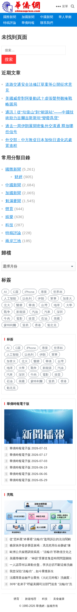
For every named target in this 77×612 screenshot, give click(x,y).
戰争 (7, 312)
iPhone (29, 292)
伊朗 (41, 298)
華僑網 (40, 605)
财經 (18, 177)
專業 (44, 292)
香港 (38, 325)
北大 (7, 305)
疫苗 (32, 318)
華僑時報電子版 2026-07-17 (28, 454)
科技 (9, 225)
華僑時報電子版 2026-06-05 (28, 474)
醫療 (19, 305)
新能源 (20, 312)
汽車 (47, 312)
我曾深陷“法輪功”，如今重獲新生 (32, 571)
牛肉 (7, 318)
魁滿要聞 (13, 201)
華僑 (32, 305)
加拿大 (67, 298)
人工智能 (10, 298)
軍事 (53, 298)
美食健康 (58, 598)
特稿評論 (9, 22)
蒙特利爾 (10, 325)
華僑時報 (28, 22)
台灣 (44, 305)
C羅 (15, 292)
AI (5, 292)
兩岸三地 (13, 241)
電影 (19, 318)
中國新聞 (46, 17)
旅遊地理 (30, 598)
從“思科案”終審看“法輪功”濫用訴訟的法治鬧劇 (40, 539)
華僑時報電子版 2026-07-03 (28, 461)
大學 (69, 305)
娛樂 (9, 217)
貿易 (25, 325)
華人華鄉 (65, 17)
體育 (9, 209)
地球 (57, 305)
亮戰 (10, 494)
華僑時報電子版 (18, 403)
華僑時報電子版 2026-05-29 (28, 480)
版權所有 (52, 605)
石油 (44, 318)
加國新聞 (28, 17)
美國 (57, 318)
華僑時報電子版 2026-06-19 (28, 467)
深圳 (60, 312)
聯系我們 (46, 22)
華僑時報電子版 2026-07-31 (28, 448)
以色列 (27, 298)
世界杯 (57, 292)
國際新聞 (9, 17)
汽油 (35, 312)
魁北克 (51, 325)
